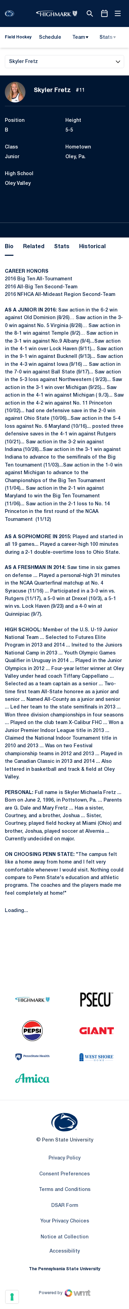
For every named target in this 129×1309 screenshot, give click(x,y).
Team (78, 37)
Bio (9, 246)
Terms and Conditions (64, 1190)
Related (33, 246)
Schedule (50, 37)
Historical (92, 246)
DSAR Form (64, 1205)
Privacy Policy (64, 1158)
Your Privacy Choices (64, 1221)
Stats (105, 37)
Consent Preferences (64, 1174)
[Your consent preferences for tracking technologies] (12, 1296)
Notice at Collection (64, 1237)
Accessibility (65, 1251)
